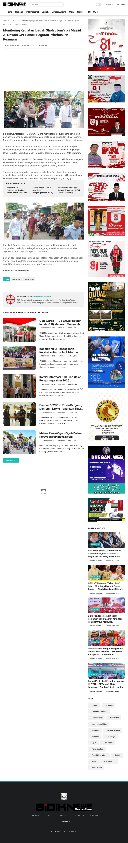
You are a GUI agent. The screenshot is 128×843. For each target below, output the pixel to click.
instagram (79, 815)
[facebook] (107, 12)
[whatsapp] (115, 12)
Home (9, 12)
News (79, 12)
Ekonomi (109, 705)
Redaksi (109, 4)
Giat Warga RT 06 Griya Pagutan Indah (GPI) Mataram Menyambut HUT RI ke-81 (60, 322)
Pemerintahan (97, 749)
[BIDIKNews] (14, 5)
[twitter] (111, 12)
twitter (50, 815)
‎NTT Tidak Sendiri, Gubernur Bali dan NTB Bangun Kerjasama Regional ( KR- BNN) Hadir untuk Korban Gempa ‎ (104, 553)
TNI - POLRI (16, 21)
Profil (94, 761)
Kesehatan (114, 718)
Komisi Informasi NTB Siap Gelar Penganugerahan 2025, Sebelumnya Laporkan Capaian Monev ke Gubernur (42, 190)
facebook (36, 815)
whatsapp (64, 815)
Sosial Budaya (110, 761)
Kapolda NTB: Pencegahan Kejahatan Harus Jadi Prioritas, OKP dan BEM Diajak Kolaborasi (17, 190)
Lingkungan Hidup (99, 724)
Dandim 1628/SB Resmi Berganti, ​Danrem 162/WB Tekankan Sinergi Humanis (69, 190)
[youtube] (123, 12)
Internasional (32, 12)
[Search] (61, 4)
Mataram (16, 279)
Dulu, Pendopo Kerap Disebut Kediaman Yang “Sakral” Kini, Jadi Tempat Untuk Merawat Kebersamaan (105, 619)
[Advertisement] (43, 71)
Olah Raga (95, 577)
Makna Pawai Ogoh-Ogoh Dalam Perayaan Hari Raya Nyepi (60, 435)
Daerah (45, 12)
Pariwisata (108, 743)
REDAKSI (66, 821)
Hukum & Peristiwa (100, 712)
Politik (117, 755)
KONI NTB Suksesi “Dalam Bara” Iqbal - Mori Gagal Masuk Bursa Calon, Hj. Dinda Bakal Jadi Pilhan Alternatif (104, 586)
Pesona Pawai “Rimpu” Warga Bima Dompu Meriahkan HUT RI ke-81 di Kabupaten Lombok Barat (105, 651)
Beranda (6, 21)
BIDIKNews (72, 831)
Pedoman (121, 4)
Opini (71, 12)
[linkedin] (25, 286)
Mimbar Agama (59, 12)
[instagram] (119, 12)
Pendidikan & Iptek (100, 755)
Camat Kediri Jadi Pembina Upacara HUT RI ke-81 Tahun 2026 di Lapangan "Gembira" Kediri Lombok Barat (106, 684)
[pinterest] (20, 286)
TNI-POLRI (93, 12)
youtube (94, 815)
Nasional (19, 12)
